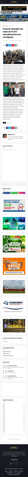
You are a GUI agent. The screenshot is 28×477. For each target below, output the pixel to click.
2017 (14, 413)
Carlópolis (11, 25)
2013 (14, 405)
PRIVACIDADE (10, 473)
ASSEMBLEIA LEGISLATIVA (8, 355)
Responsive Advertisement (14, 439)
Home (6, 471)
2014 (14, 407)
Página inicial (6, 25)
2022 (14, 423)
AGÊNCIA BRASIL (6, 353)
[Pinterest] (12, 45)
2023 (14, 425)
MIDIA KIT (21, 471)
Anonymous (10, 371)
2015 (14, 409)
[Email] (15, 45)
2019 (14, 417)
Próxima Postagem (21, 184)
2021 (14, 421)
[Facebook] (7, 45)
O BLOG (10, 471)
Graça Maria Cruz (12, 376)
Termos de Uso (17, 473)
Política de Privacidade (14, 474)
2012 (14, 403)
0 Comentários (18, 40)
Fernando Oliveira (12, 365)
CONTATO (15, 471)
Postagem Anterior (6, 184)
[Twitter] (10, 45)
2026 (14, 432)
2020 (14, 419)
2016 (14, 411)
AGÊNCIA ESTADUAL (7, 351)
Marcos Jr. (11, 134)
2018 (14, 415)
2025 (14, 429)
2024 (14, 428)
